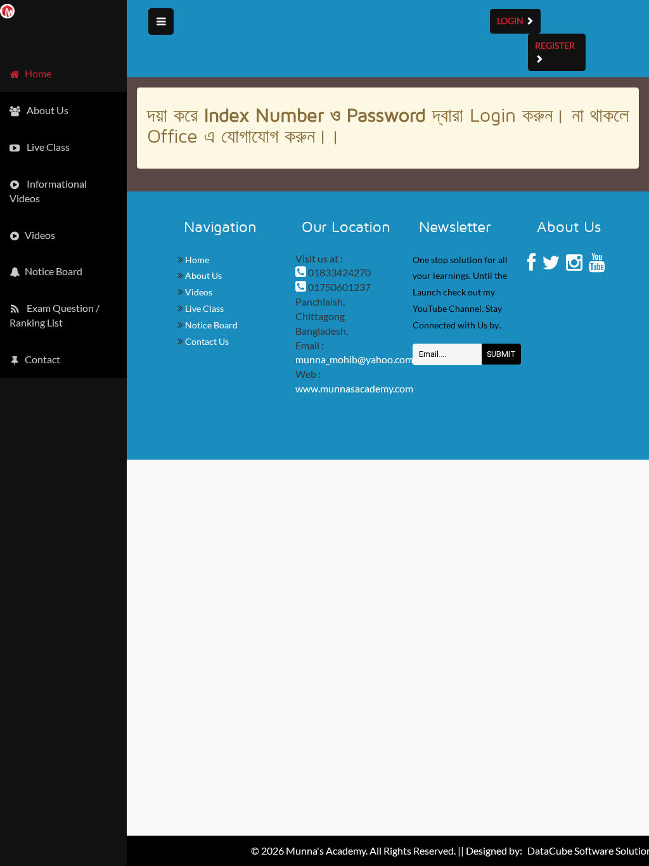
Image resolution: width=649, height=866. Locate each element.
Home (196, 259)
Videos (197, 292)
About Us (202, 275)
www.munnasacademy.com (354, 388)
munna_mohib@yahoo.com (354, 359)
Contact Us (206, 341)
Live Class (203, 308)
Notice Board (210, 325)
